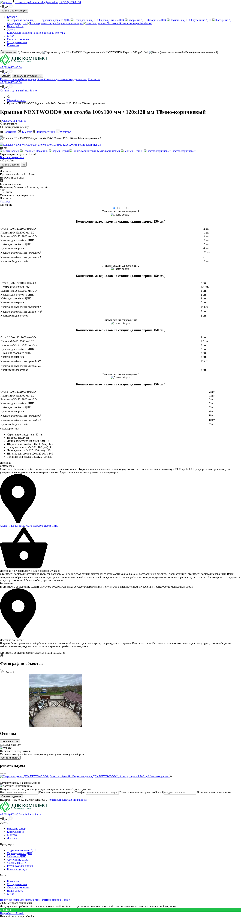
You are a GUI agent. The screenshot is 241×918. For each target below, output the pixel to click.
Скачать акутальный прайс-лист (19, 90)
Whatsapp (65, 131)
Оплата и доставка (18, 39)
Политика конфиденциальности (19, 899)
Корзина (10, 52)
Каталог (12, 16)
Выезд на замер (34, 32)
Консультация (15, 32)
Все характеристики (12, 157)
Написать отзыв (9, 741)
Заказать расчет (10, 164)
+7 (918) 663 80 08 (70, 2)
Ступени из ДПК (201, 20)
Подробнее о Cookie (12, 913)
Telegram (26, 131)
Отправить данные (11, 796)
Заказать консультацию (14, 10)
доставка (49, 32)
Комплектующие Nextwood (135, 23)
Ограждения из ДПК (111, 20)
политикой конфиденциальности (68, 799)
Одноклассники (45, 131)
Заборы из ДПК (157, 20)
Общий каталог (16, 100)
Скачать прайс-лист (28, 2)
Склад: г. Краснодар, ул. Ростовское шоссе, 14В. (29, 525)
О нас (10, 35)
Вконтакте (9, 131)
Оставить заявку (10, 757)
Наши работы (15, 26)
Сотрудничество (17, 42)
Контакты (13, 45)
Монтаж (60, 32)
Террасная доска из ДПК (55, 20)
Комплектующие (17, 869)
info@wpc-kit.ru (49, 2)
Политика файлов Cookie (54, 899)
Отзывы (5, 201)
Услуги (11, 29)
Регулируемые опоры (69, 23)
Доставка (12, 838)
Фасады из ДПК (16, 862)
